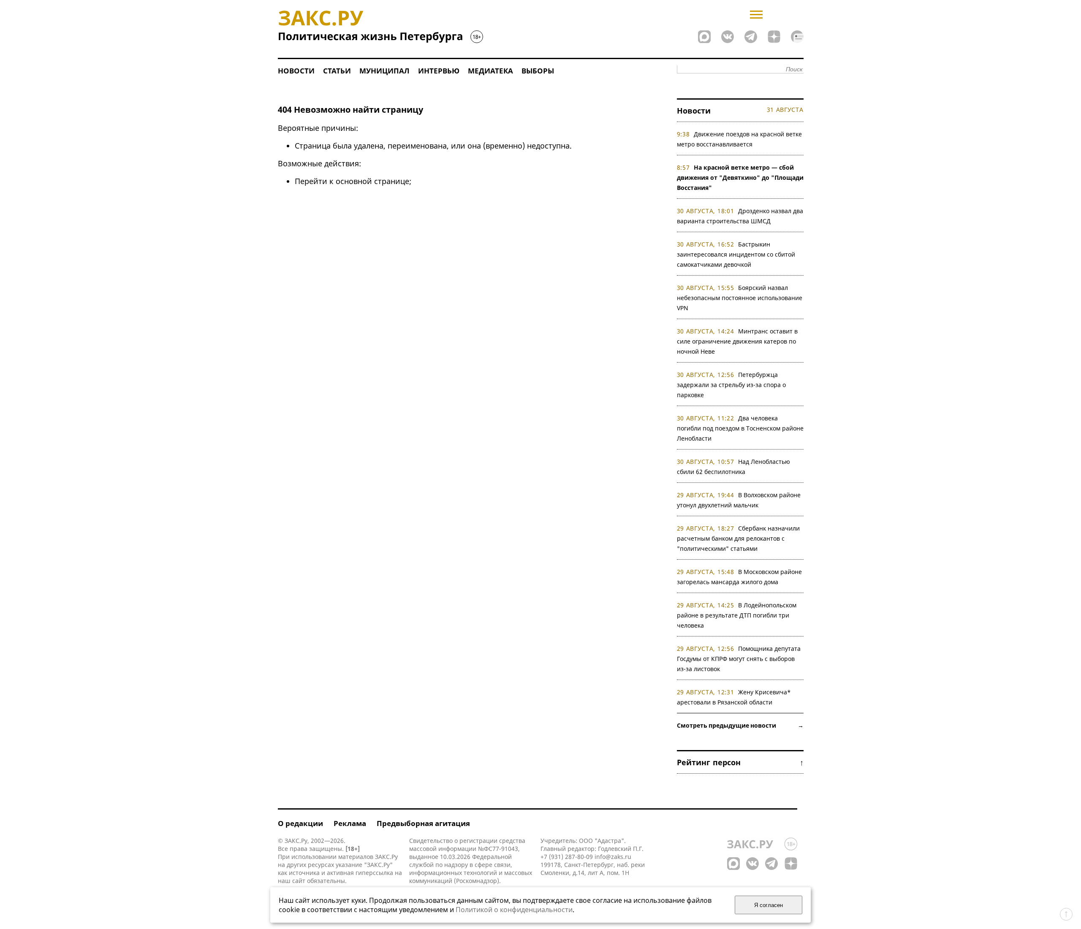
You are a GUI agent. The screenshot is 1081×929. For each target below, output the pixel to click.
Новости (296, 71)
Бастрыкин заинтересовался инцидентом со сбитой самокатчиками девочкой (736, 254)
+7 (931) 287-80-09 (566, 857)
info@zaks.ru (613, 857)
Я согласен (768, 905)
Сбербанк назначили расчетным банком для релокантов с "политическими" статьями (738, 538)
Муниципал (384, 71)
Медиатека (490, 71)
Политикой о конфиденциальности (514, 909)
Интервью (438, 71)
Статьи (337, 71)
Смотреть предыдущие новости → (740, 725)
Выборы (537, 71)
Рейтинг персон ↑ (740, 762)
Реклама (350, 823)
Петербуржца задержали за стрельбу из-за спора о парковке (731, 385)
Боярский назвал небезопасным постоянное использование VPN (739, 298)
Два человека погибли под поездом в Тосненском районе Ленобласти (740, 428)
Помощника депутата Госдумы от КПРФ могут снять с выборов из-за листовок (739, 659)
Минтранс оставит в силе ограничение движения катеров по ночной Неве (737, 341)
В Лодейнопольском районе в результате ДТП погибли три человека (737, 615)
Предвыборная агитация (423, 823)
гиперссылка (374, 873)
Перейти (311, 181)
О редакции (300, 823)
